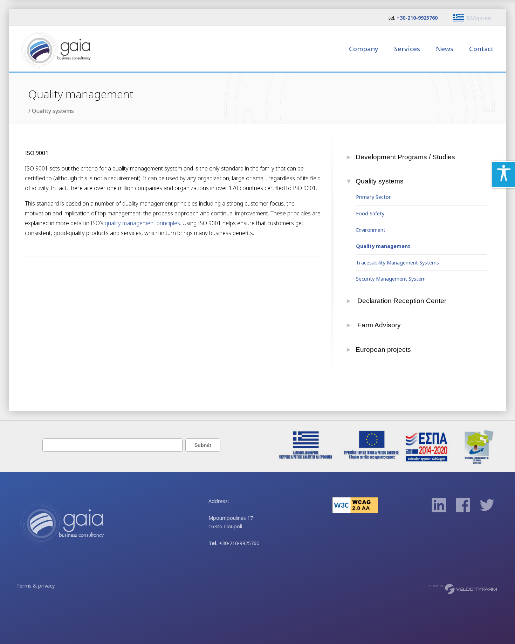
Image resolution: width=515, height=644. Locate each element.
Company (364, 48)
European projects (383, 349)
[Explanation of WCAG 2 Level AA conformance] (355, 511)
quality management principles (142, 223)
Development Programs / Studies (405, 157)
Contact (481, 48)
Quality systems (53, 111)
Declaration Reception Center (401, 300)
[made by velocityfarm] (463, 589)
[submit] (202, 445)
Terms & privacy (35, 585)
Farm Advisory (378, 325)
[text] (112, 445)
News (444, 48)
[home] (65, 49)
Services (408, 48)
